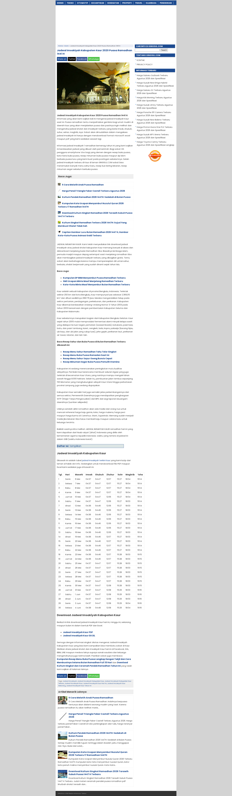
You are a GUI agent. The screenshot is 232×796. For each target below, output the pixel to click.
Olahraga (151, 3)
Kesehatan (113, 3)
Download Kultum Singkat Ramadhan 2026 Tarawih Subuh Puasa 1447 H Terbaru (98, 773)
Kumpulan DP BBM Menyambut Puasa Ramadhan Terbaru (94, 277)
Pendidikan (166, 3)
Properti (127, 3)
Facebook (82, 59)
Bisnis (60, 3)
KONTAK (141, 60)
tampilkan (75, 446)
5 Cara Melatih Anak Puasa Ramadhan (91, 697)
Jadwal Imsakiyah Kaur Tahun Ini (78, 686)
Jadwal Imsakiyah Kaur (74, 683)
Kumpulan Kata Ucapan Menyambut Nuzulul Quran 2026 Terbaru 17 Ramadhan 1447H (98, 754)
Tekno (70, 3)
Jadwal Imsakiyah (70, 681)
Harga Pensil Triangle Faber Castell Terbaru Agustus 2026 (99, 715)
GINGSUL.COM (63, 793)
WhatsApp (94, 59)
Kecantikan (97, 3)
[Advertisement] (116, 24)
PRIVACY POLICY (145, 64)
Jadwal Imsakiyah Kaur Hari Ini (95, 683)
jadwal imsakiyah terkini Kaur (96, 460)
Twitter (71, 59)
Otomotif (82, 3)
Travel (138, 3)
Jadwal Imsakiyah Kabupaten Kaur (90, 681)
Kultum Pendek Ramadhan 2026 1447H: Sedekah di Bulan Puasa (97, 734)
